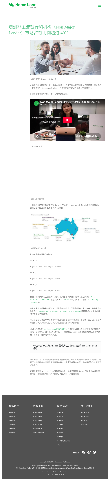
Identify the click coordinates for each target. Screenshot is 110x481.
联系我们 (84, 425)
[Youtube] (76, 452)
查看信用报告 (37, 421)
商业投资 (60, 421)
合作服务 (12, 429)
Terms (43, 472)
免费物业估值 (37, 429)
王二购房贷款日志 (63, 441)
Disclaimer (55, 472)
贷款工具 (38, 406)
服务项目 (14, 406)
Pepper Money (51, 311)
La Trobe (62, 311)
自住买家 (60, 413)
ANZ (38, 300)
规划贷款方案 (37, 425)
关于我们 (86, 406)
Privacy (49, 472)
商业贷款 (12, 421)
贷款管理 (60, 425)
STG (62, 300)
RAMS (70, 311)
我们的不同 (85, 413)
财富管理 (12, 425)
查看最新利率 (37, 413)
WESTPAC (45, 300)
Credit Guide (64, 472)
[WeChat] (83, 452)
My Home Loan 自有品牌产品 (55, 329)
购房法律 (60, 433)
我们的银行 (85, 417)
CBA (92, 297)
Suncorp (95, 300)
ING (88, 300)
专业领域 (60, 429)
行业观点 (60, 437)
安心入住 (12, 433)
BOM (67, 300)
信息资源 (62, 406)
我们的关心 (85, 421)
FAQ (58, 445)
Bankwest (33, 302)
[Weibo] (89, 452)
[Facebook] (100, 452)
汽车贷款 (12, 417)
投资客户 (60, 417)
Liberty (78, 311)
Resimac (41, 311)
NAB (32, 300)
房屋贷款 (12, 413)
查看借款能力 (37, 417)
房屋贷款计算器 (38, 433)
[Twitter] (94, 452)
